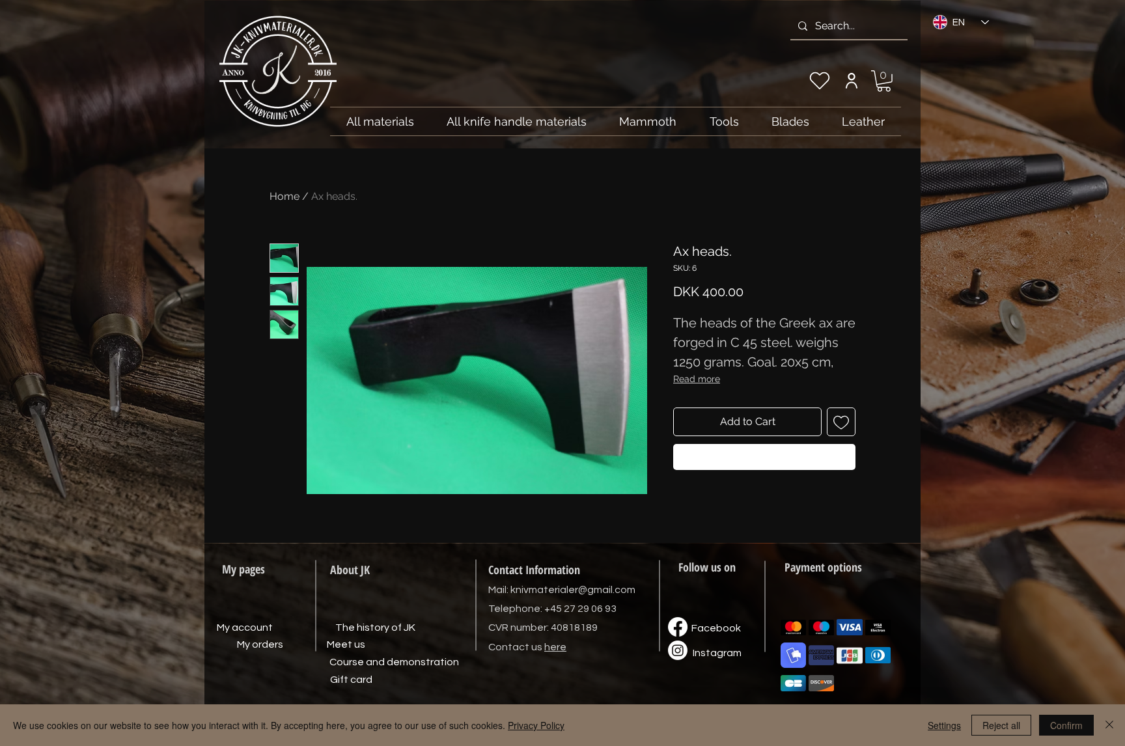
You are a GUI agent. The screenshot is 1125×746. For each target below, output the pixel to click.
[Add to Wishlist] (841, 422)
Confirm (1066, 725)
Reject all (1001, 725)
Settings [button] (944, 725)
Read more (696, 379)
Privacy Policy (536, 725)
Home (284, 196)
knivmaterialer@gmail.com (572, 590)
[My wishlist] (820, 81)
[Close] (1109, 725)
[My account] (851, 80)
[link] (883, 81)
